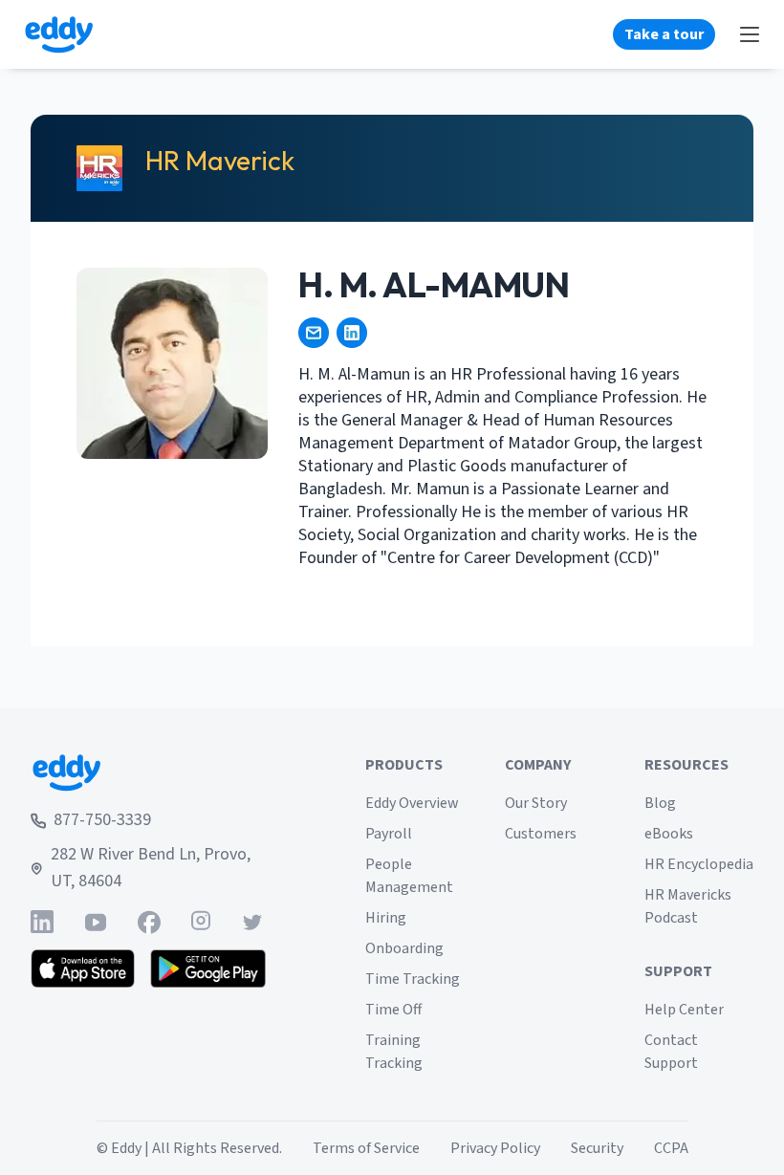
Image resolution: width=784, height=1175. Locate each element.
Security (597, 1148)
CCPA (671, 1148)
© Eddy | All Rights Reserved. (189, 1148)
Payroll (388, 833)
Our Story (536, 803)
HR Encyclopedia (698, 864)
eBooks (668, 833)
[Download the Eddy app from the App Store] (83, 968)
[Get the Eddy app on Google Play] (208, 968)
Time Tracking (412, 979)
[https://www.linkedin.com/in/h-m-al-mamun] (352, 332)
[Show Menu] (749, 34)
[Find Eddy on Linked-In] (42, 922)
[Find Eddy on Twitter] (252, 922)
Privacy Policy (495, 1148)
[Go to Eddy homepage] (59, 34)
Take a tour (664, 34)
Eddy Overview (412, 803)
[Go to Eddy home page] (148, 772)
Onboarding (404, 948)
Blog (660, 803)
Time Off (393, 1009)
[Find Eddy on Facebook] (149, 922)
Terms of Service (366, 1148)
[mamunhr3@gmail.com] (313, 332)
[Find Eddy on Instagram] (200, 922)
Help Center (684, 1009)
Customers (541, 833)
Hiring (385, 917)
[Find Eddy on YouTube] (95, 922)
